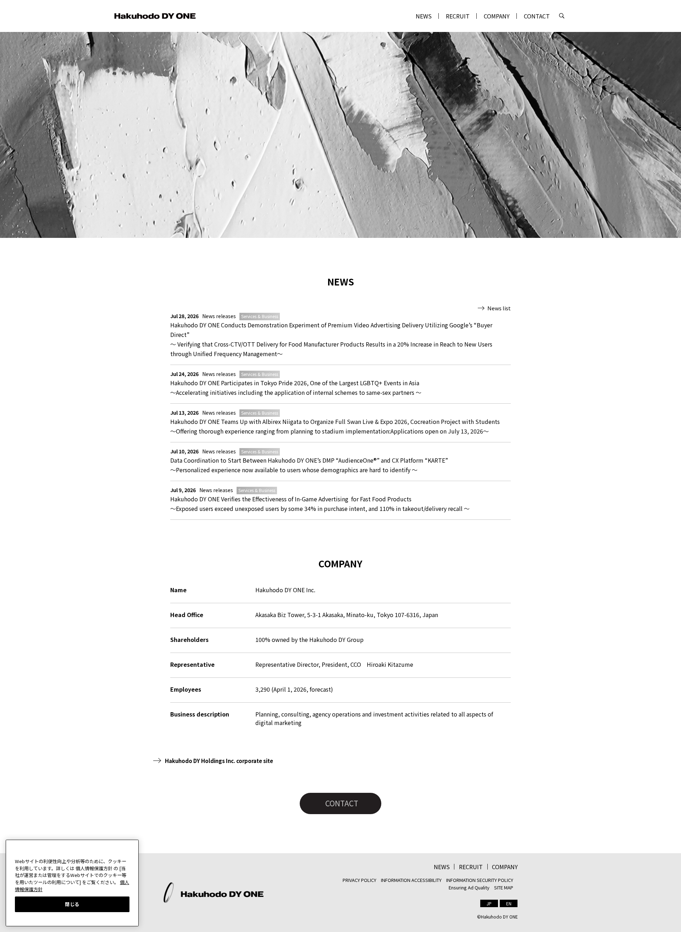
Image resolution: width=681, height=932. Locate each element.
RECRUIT (458, 16)
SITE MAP (503, 887)
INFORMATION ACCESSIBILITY (411, 880)
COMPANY (497, 16)
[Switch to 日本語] (489, 904)
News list (499, 308)
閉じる (72, 903)
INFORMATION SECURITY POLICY (479, 880)
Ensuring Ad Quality (469, 887)
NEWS (424, 16)
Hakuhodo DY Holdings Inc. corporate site (219, 760)
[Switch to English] (508, 904)
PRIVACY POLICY (359, 880)
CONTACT (537, 16)
